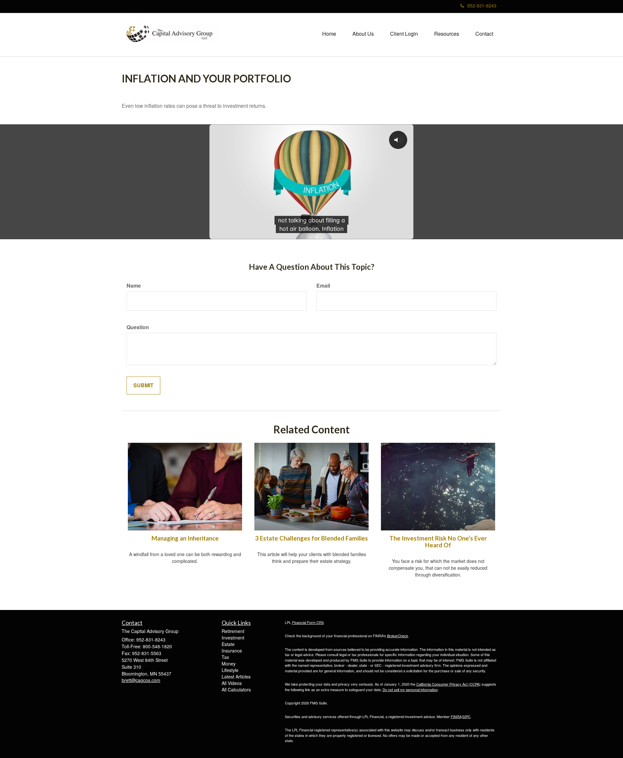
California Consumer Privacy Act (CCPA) (448, 684)
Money (229, 663)
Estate (228, 644)
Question (138, 327)
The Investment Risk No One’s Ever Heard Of (438, 542)
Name (134, 285)
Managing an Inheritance (185, 538)
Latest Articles (236, 676)
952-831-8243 (481, 5)
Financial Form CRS (308, 622)
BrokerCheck (397, 635)
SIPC (466, 716)
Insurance (232, 650)
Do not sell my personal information (410, 689)
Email (323, 285)
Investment (233, 637)
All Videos (232, 683)
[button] (363, 33)
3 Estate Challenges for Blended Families (311, 538)
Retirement (233, 631)
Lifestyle (230, 670)
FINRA (456, 716)
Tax (225, 657)
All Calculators (236, 689)
